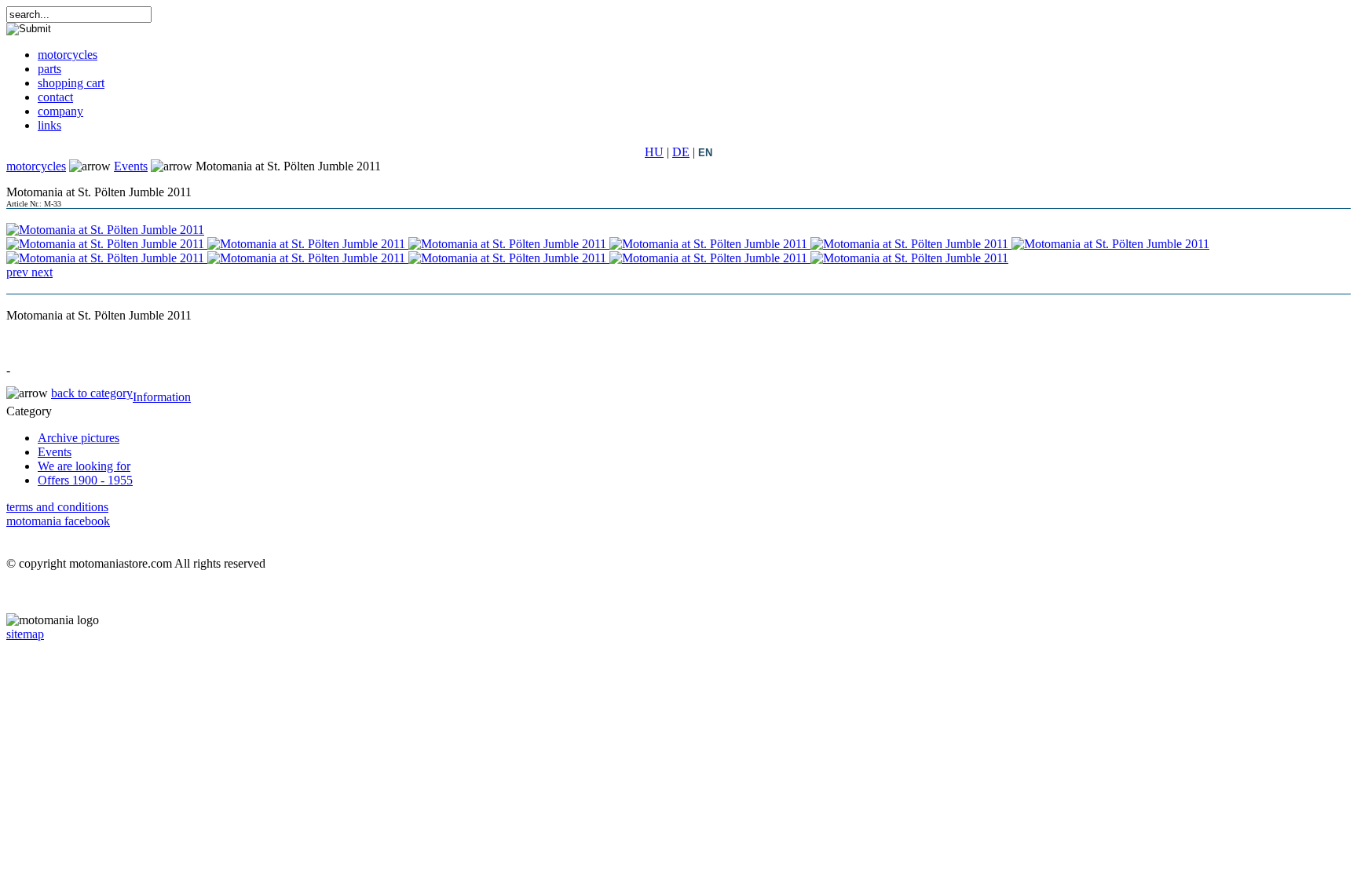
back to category (92, 393)
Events (131, 166)
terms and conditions (57, 506)
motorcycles (36, 166)
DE (680, 152)
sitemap (25, 634)
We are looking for (84, 466)
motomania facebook (58, 521)
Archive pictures (78, 437)
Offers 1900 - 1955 (85, 480)
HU (654, 152)
